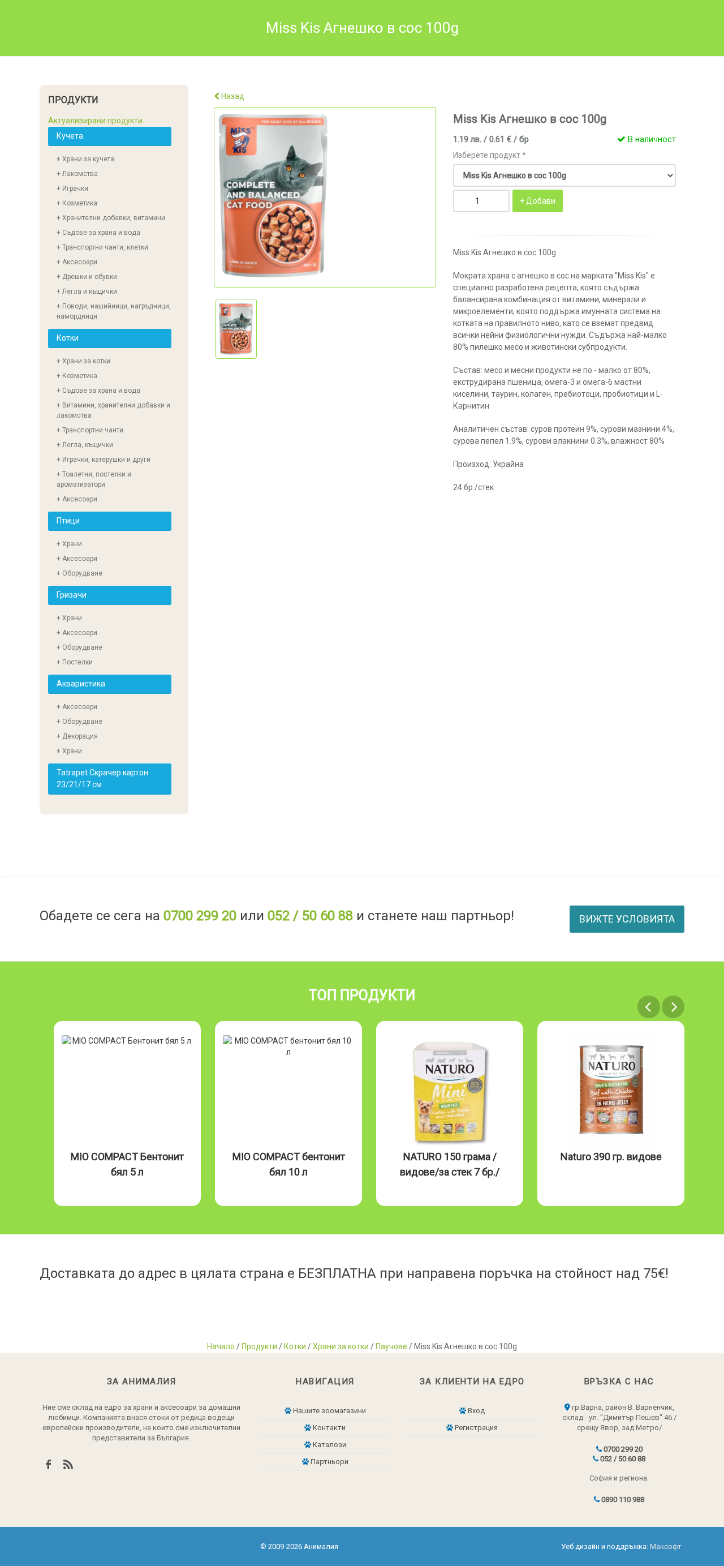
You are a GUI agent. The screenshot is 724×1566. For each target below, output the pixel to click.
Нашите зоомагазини (328, 1410)
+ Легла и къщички (87, 291)
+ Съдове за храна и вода (98, 233)
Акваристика (81, 683)
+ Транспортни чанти (90, 430)
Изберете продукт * (489, 155)
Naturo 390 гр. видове (611, 1156)
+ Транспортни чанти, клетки (102, 247)
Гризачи (72, 594)
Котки (68, 337)
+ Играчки (72, 188)
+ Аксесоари (77, 262)
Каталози (328, 1444)
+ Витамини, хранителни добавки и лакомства (113, 410)
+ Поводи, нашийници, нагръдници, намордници (114, 311)
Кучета (70, 135)
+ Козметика (77, 203)
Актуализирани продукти (95, 120)
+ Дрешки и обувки (87, 277)
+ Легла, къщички (85, 445)
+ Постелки (75, 662)
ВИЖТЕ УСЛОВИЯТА (627, 919)
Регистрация (475, 1427)
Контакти (328, 1427)
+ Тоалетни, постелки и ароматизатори (94, 479)
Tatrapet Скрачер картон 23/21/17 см (102, 778)
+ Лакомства (77, 174)
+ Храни (69, 544)
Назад (231, 96)
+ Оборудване (79, 573)
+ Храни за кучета (85, 159)
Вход (475, 1410)
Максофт (666, 1546)
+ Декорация (77, 736)
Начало (221, 1346)
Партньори (328, 1461)
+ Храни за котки (83, 361)
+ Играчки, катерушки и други (103, 460)
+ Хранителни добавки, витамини (111, 218)
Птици (68, 520)
